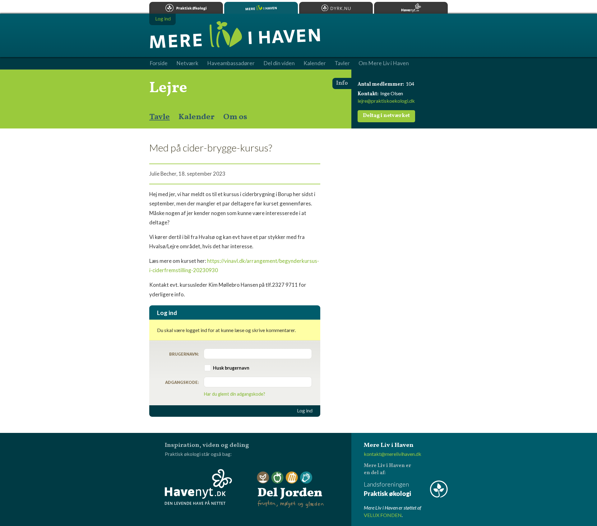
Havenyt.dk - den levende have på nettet (198, 487)
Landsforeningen (387, 488)
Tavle (159, 117)
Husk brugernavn (231, 368)
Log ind (304, 410)
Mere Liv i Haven (261, 8)
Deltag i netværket (386, 115)
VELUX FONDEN (383, 515)
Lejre (168, 88)
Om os (235, 117)
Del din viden (279, 63)
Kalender (196, 117)
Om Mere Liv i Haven (384, 63)
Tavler (342, 63)
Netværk (187, 63)
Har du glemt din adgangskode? (234, 394)
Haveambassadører (231, 63)
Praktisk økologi (186, 8)
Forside (159, 63)
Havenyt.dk (411, 8)
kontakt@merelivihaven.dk (392, 454)
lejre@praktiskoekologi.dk (386, 101)
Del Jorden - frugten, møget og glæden (290, 489)
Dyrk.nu (336, 8)
